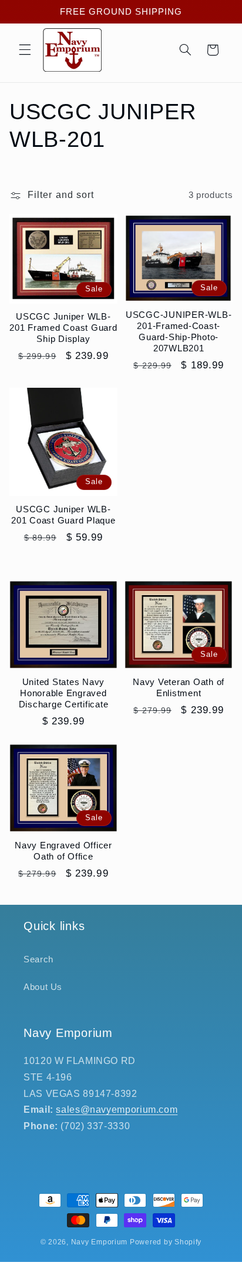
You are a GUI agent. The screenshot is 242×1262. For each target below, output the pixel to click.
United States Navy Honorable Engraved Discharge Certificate (64, 693)
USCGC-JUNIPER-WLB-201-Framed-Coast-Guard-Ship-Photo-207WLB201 (179, 331)
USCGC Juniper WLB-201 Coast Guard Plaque (63, 514)
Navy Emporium (99, 1242)
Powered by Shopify (165, 1242)
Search (38, 959)
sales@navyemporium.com (116, 1110)
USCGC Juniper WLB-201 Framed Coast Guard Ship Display (63, 327)
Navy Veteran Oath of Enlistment (178, 687)
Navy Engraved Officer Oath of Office (63, 850)
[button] (24, 49)
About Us (42, 987)
